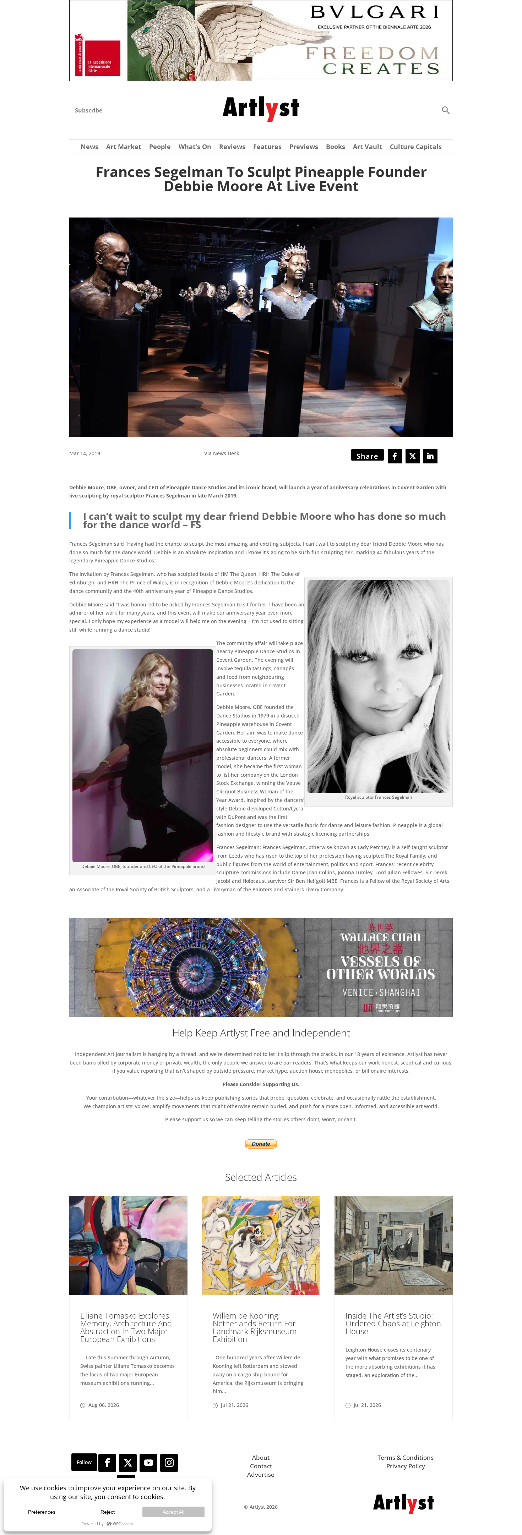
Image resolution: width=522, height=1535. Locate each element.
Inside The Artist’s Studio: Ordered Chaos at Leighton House (393, 1323)
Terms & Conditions (405, 1457)
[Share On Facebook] (395, 456)
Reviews (232, 147)
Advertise (260, 1474)
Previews (303, 147)
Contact (261, 1466)
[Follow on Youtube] (148, 1463)
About (261, 1457)
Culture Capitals (416, 147)
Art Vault (367, 147)
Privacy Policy (405, 1466)
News (89, 147)
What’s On (195, 147)
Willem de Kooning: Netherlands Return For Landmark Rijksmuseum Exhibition (255, 1327)
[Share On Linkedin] (430, 456)
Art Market (123, 147)
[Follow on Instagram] (169, 1463)
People (160, 147)
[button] (445, 110)
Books (335, 147)
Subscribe (88, 110)
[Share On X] (413, 456)
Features (267, 147)
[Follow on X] (128, 1463)
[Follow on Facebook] (107, 1463)
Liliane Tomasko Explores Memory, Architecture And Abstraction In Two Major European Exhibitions (126, 1327)
